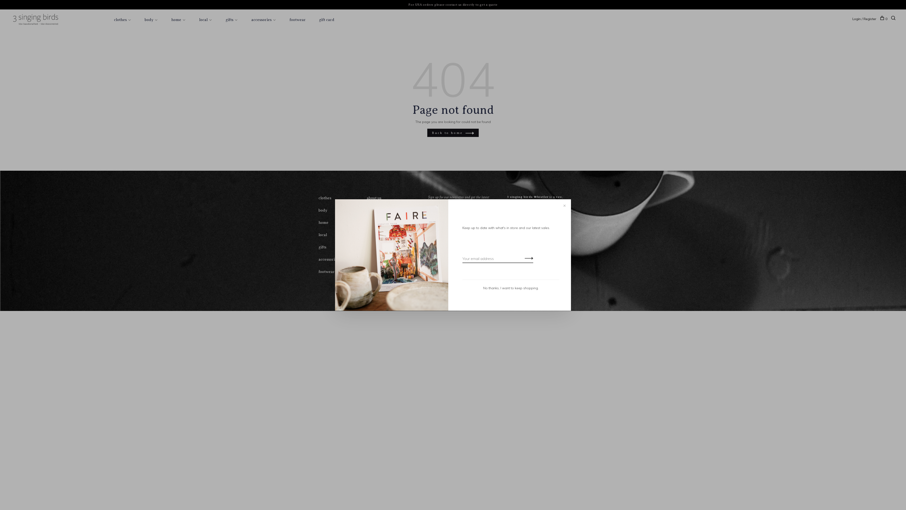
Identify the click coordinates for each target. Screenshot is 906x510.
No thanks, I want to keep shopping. (511, 288)
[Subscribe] (527, 258)
